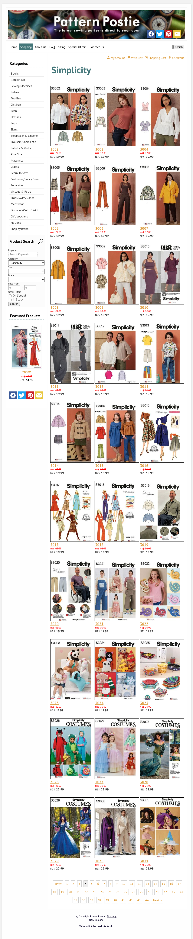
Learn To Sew (19, 173)
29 (141, 892)
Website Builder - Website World (96, 926)
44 (147, 900)
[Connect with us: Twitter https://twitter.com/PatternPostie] (160, 35)
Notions (16, 222)
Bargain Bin (18, 80)
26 (117, 892)
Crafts (15, 167)
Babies (15, 92)
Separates (17, 185)
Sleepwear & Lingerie (24, 135)
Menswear (17, 204)
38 (99, 900)
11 (131, 884)
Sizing (61, 47)
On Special (19, 295)
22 (86, 892)
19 (62, 892)
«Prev (58, 884)
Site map (111, 916)
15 (163, 884)
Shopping (26, 47)
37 (91, 900)
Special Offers (77, 47)
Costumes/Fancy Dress (25, 179)
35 (75, 900)
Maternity (17, 160)
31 (157, 892)
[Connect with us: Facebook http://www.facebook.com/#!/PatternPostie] (151, 35)
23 (94, 892)
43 (139, 900)
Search (179, 47)
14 (155, 884)
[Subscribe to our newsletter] (177, 35)
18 (54, 892)
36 (83, 900)
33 (173, 892)
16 (171, 884)
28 (133, 892)
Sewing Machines (21, 86)
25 (110, 892)
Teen (14, 111)
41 (123, 900)
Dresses (16, 117)
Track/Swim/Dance (22, 198)
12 (139, 884)
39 (107, 900)
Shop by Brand (19, 229)
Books (15, 73)
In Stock (17, 299)
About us (40, 47)
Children (16, 104)
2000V (26, 372)
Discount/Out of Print (25, 210)
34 (181, 892)
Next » (157, 900)
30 (149, 892)
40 (115, 900)
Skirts (14, 129)
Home (13, 47)
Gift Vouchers (19, 216)
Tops (14, 123)
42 (131, 900)
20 (70, 892)
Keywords (13, 250)
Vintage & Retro (21, 191)
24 (102, 892)
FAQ (52, 47)
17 (179, 884)
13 (147, 884)
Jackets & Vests (21, 148)
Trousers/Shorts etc (23, 142)
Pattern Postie (97, 916)
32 (165, 892)
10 (124, 884)
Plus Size (16, 154)
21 (78, 892)
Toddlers (16, 98)
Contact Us (97, 47)
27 (125, 892)
